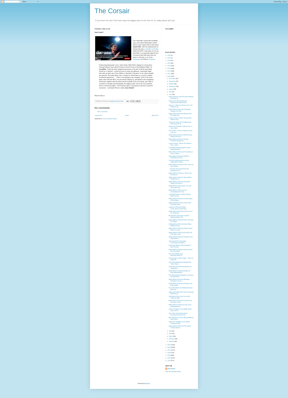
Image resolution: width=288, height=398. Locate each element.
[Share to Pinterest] (139, 101)
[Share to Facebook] (137, 101)
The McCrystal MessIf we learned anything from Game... (179, 161)
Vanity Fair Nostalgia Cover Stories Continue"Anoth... (179, 322)
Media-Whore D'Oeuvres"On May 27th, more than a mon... (180, 233)
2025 (169, 55)
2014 (169, 66)
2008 (169, 347)
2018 (169, 58)
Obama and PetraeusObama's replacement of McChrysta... (178, 101)
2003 (169, 360)
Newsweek (136, 59)
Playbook (152, 59)
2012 (169, 71)
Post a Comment (102, 111)
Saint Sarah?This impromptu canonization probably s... (177, 242)
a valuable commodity (151, 49)
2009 (169, 345)
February (172, 339)
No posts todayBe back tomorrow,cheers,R (176, 254)
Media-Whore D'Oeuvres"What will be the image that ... (180, 114)
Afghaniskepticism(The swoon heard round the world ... (180, 203)
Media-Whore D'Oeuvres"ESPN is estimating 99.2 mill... (179, 157)
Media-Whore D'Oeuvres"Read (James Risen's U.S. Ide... (180, 229)
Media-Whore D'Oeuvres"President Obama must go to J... (179, 182)
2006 (169, 352)
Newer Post (98, 115)
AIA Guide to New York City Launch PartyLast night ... (179, 297)
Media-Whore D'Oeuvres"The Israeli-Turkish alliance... (180, 326)
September (172, 86)
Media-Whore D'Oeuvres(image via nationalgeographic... (179, 271)
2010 (169, 76)
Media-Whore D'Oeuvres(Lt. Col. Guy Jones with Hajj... (180, 186)
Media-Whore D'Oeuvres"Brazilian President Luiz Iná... (179, 280)
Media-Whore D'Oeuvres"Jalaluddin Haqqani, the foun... (180, 110)
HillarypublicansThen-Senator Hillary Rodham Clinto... (180, 224)
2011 (169, 73)
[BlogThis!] (133, 101)
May (170, 331)
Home (127, 115)
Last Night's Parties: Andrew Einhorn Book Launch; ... (180, 195)
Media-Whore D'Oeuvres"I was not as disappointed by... (180, 305)
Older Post (155, 115)
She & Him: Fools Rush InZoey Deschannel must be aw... (178, 314)
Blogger (147, 383)
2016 (169, 60)
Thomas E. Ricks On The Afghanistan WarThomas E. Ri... (180, 123)
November (172, 81)
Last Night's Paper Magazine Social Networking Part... (179, 148)
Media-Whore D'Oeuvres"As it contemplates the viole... (178, 190)
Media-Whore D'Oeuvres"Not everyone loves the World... (180, 250)
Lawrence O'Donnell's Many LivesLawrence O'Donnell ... (178, 207)
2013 (169, 68)
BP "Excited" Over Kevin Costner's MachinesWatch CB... (179, 216)
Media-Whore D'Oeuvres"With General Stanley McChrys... (180, 135)
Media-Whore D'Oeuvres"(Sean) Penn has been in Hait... (180, 301)
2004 (169, 358)
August (171, 89)
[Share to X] (135, 101)
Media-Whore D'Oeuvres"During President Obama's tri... (178, 140)
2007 (169, 350)
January (171, 341)
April (170, 333)
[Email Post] (127, 101)
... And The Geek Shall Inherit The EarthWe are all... (179, 169)
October (171, 84)
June (170, 94)
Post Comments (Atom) (110, 119)
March (171, 336)
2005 (169, 355)
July (170, 92)
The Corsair (112, 11)
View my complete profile (173, 371)
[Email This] (131, 101)
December (172, 78)
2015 (169, 63)
